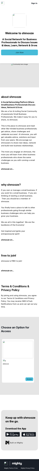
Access (29, 379)
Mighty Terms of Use (11, 468)
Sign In (34, 3)
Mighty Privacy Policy (27, 468)
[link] (18, 361)
